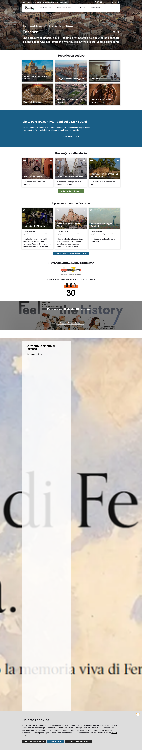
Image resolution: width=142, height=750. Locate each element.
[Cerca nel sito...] (118, 2)
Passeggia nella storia (71, 153)
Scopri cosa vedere (71, 55)
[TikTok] (103, 2)
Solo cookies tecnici (34, 741)
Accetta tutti (55, 741)
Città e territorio (56, 26)
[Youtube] (101, 2)
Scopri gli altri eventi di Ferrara (71, 253)
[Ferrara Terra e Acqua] (31, 8)
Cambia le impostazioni (78, 741)
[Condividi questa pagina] (118, 32)
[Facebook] (95, 2)
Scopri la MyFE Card (71, 136)
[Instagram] (98, 2)
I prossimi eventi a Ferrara (71, 203)
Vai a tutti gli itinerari (71, 191)
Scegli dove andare (38, 26)
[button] (111, 2)
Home (24, 26)
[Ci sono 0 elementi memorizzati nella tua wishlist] (115, 2)
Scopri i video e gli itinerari (70, 323)
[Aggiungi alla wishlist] (114, 32)
